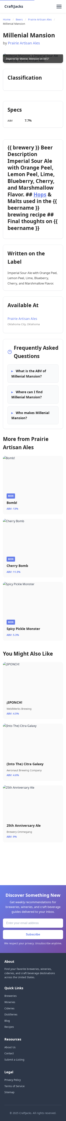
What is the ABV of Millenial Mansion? (28, 373)
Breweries (10, 996)
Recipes (9, 1027)
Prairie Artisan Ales (40, 19)
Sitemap (9, 1092)
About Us (10, 1047)
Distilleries (10, 1014)
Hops (40, 194)
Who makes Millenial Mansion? (30, 415)
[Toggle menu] (59, 6)
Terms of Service (14, 1086)
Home (6, 19)
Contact (9, 1053)
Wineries (9, 1002)
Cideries (9, 1008)
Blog (7, 1020)
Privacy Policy (12, 1080)
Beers (19, 19)
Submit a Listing (14, 1059)
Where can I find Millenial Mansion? (27, 394)
